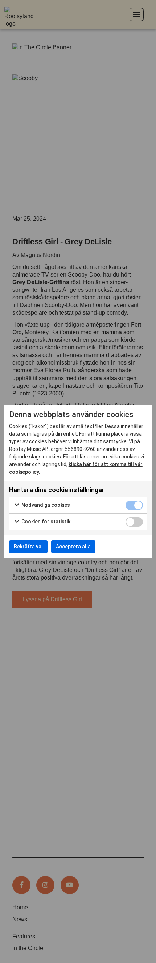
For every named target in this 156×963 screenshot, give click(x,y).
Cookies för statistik (45, 521)
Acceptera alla (73, 546)
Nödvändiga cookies (45, 505)
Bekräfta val (28, 546)
